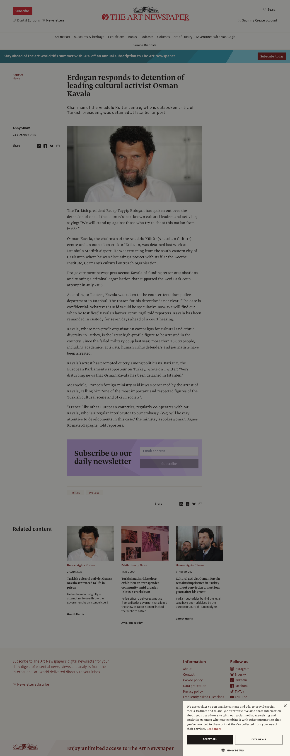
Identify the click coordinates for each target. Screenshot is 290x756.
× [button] (285, 706)
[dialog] (236, 728)
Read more (214, 729)
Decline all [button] (258, 739)
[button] (235, 750)
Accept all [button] (210, 739)
